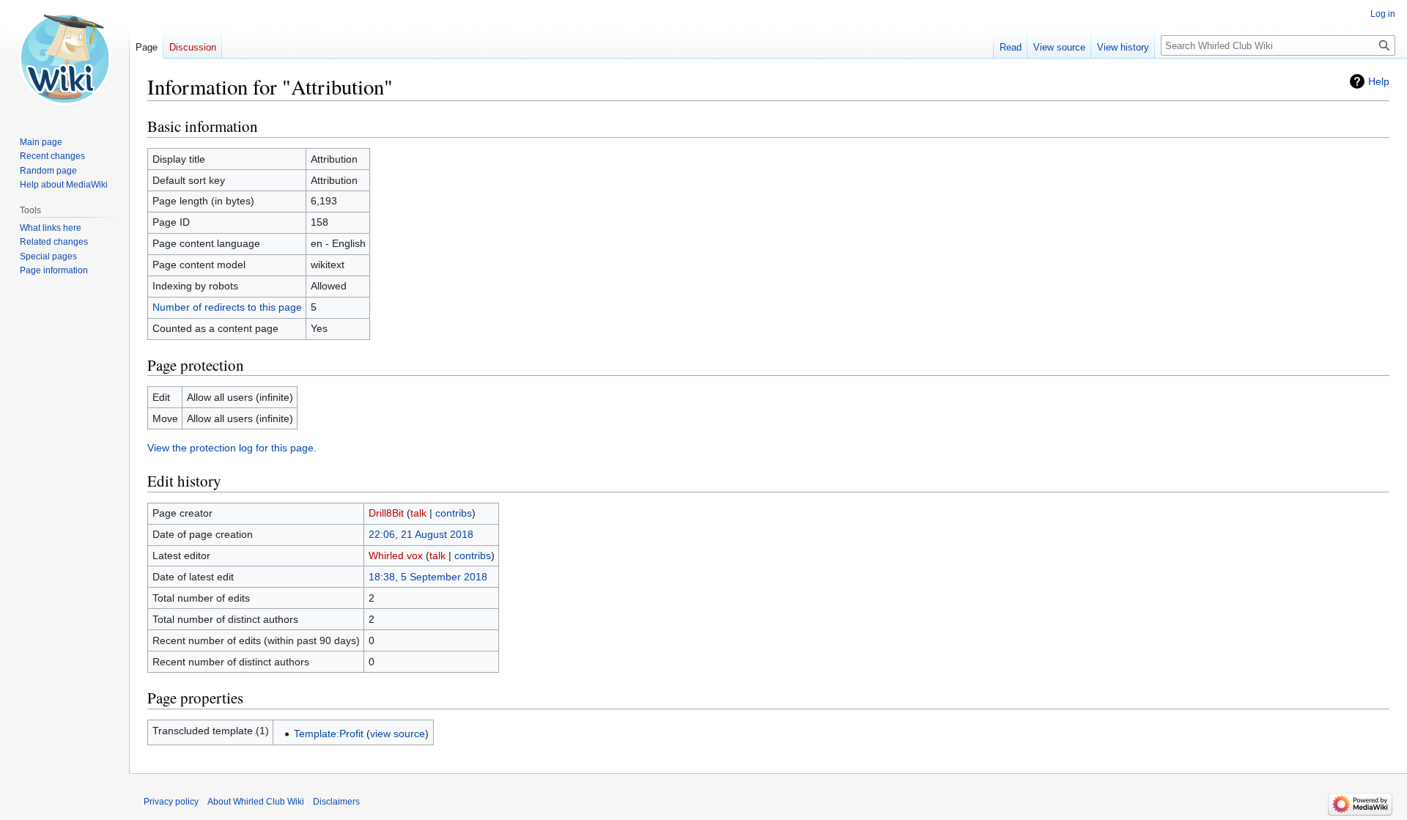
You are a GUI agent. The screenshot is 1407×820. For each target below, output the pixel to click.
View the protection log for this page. (232, 448)
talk (418, 513)
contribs (453, 513)
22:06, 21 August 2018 (421, 534)
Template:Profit (328, 733)
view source (397, 733)
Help (1378, 81)
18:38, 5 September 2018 (428, 577)
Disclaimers (336, 802)
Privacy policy (171, 802)
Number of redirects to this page (227, 307)
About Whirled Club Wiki (255, 802)
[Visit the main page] (64, 58)
